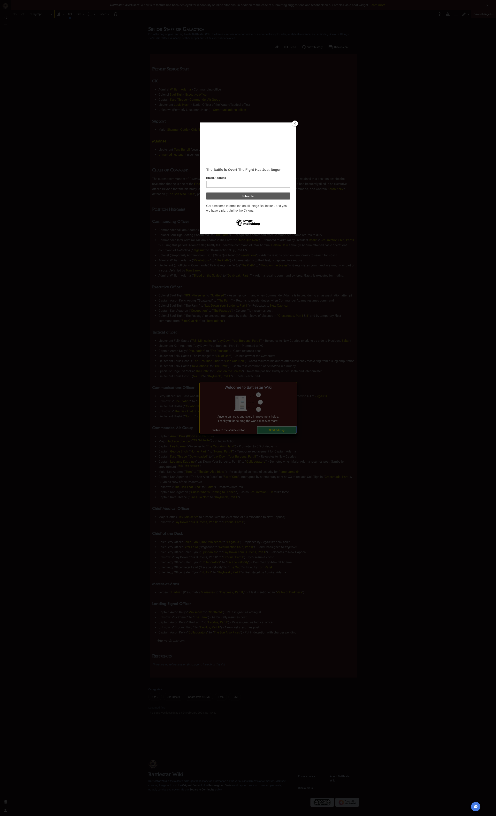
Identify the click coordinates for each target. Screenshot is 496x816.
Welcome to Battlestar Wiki (248, 387)
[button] (228, 430)
